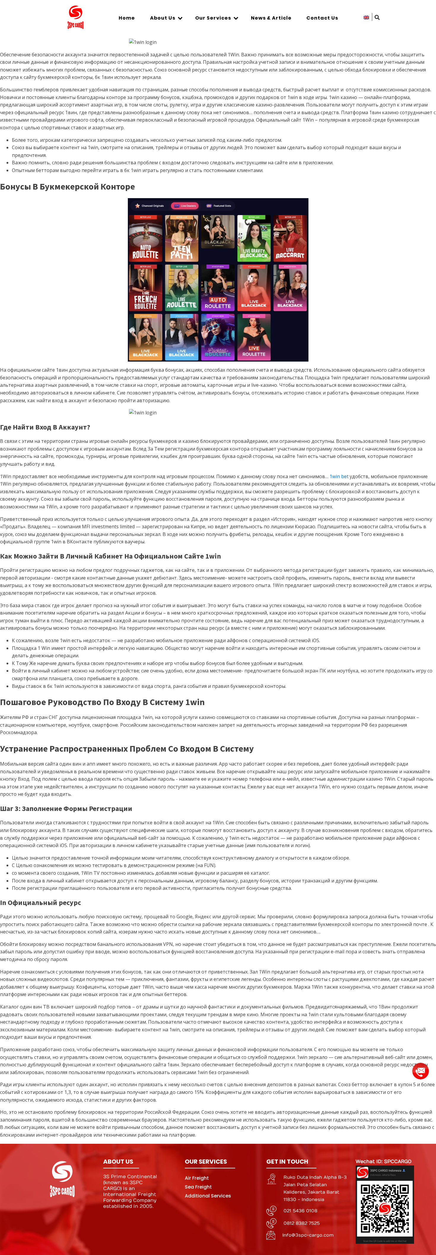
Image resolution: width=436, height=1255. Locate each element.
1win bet (339, 476)
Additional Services (208, 1195)
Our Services (213, 18)
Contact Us (322, 18)
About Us (162, 18)
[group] (420, 1068)
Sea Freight (198, 1187)
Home (127, 18)
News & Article (271, 18)
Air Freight (197, 1178)
